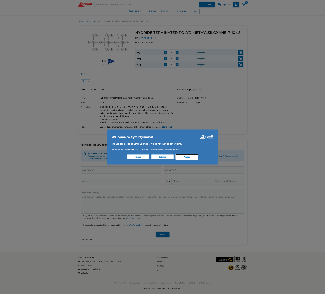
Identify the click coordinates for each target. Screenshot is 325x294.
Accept (187, 157)
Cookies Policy (129, 149)
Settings (162, 157)
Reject (138, 157)
